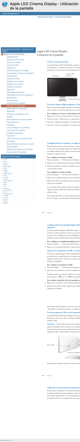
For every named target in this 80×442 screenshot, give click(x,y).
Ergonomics (11, 68)
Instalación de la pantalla (16, 103)
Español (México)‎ (7, 173)
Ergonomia (11, 136)
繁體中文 (5, 203)
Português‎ (6, 195)
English (5, 164)
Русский (5, 197)
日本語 (5, 184)
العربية (4, 159)
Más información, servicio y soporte (20, 119)
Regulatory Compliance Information (20, 149)
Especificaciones (13, 122)
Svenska (5, 199)
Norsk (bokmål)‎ (7, 190)
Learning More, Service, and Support (20, 73)
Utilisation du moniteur (15, 84)
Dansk (5, 161)
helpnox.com (9, 440)
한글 (4, 186)
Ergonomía (11, 111)
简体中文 (5, 201)
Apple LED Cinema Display (5, 4)
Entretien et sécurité (14, 87)
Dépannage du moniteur (16, 92)
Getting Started (12, 57)
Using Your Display (14, 62)
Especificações (12, 147)
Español (5, 170)
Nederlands (6, 188)
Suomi (5, 175)
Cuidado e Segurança (15, 133)
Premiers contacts (13, 79)
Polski (4, 192)
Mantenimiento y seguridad (17, 108)
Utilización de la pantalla (16, 106)
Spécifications (12, 98)
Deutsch (5, 163)
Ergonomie (11, 89)
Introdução (10, 125)
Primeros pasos (12, 100)
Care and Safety (13, 65)
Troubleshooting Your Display (18, 70)
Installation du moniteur (15, 81)
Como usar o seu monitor (16, 130)
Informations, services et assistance (20, 95)
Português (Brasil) (8, 193)
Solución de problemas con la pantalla (18, 115)
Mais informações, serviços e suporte (20, 144)
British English (7, 166)
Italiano (5, 182)
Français (5, 177)
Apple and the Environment (17, 152)
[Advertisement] (54, 33)
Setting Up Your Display (15, 60)
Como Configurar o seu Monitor (18, 128)
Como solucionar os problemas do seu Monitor (19, 140)
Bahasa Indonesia (7, 180)
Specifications (12, 76)
